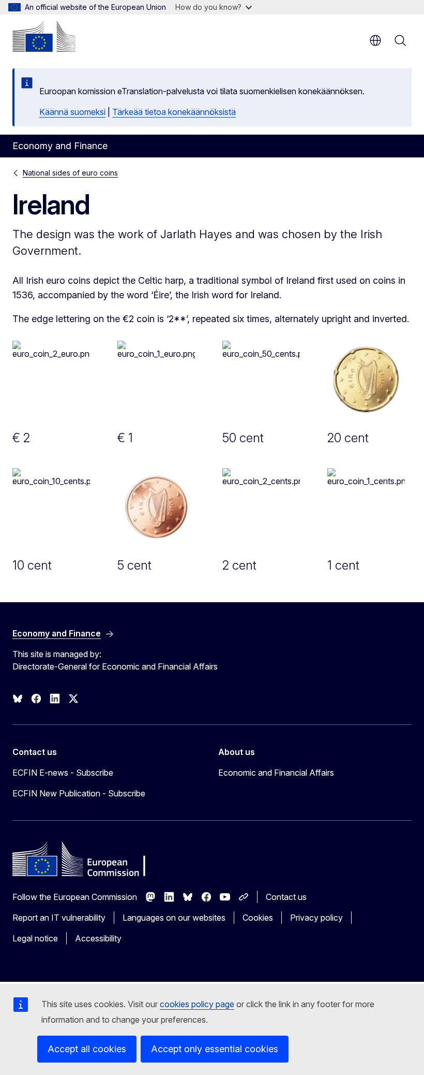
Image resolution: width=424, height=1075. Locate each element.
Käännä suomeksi (72, 112)
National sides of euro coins (70, 172)
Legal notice (35, 938)
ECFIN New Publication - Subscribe (78, 793)
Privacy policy (316, 917)
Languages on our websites (174, 917)
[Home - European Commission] (43, 36)
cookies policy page (197, 1004)
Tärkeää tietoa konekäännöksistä (174, 112)
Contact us (286, 897)
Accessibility (98, 938)
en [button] (375, 40)
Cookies (258, 917)
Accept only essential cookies (214, 1048)
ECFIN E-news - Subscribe (62, 772)
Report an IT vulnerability (58, 917)
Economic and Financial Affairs (276, 772)
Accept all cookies (87, 1048)
